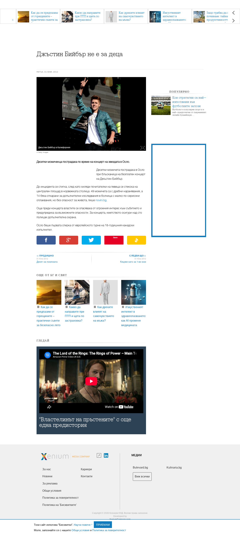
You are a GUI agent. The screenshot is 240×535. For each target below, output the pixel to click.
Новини (47, 476)
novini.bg (101, 200)
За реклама (49, 483)
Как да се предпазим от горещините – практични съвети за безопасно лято (48, 316)
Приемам (103, 524)
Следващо (137, 255)
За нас (46, 469)
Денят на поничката (47, 261)
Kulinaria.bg (174, 467)
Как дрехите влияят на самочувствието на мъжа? (103, 313)
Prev (233, 13)
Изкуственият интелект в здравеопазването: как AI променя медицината (133, 316)
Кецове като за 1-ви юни (133, 261)
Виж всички (142, 476)
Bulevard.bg (140, 467)
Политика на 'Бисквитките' (59, 504)
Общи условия (80, 530)
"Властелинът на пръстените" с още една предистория (85, 422)
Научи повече (82, 524)
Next (233, 21)
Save (115, 237)
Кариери (86, 469)
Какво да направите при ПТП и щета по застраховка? (74, 313)
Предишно (45, 255)
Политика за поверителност (109, 530)
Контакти (86, 476)
